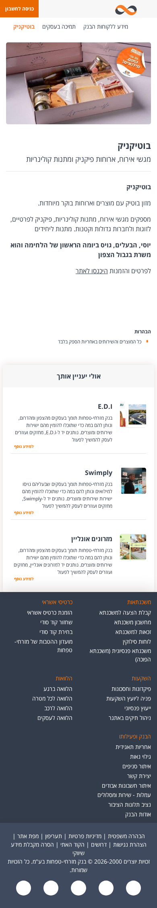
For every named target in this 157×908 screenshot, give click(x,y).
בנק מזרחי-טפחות (140, 26)
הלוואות (64, 678)
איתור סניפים (136, 766)
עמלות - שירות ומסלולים (124, 795)
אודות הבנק (138, 814)
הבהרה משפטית (126, 836)
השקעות (141, 678)
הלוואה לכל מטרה (52, 698)
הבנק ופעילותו (135, 736)
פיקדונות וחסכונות (131, 689)
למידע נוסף (23, 446)
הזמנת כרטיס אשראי (49, 612)
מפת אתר (28, 836)
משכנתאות (139, 602)
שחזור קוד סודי (56, 622)
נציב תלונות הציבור (129, 804)
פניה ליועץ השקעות (128, 698)
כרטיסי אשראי (57, 602)
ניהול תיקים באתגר (130, 718)
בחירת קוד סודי (55, 632)
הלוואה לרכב (58, 708)
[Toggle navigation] (149, 9)
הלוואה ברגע (57, 689)
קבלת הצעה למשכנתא (125, 612)
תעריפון (53, 836)
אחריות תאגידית (133, 747)
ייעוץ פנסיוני (137, 708)
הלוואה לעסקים (54, 718)
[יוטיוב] (105, 889)
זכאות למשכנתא (133, 632)
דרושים (99, 844)
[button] (19, 8)
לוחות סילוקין (137, 641)
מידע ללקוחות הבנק (105, 26)
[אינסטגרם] (24, 889)
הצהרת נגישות (130, 844)
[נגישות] (77, 889)
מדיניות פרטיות (84, 836)
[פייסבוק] (132, 889)
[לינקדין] (50, 889)
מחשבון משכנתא (132, 622)
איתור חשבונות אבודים (126, 785)
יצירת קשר (139, 776)
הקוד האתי (72, 844)
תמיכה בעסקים (59, 26)
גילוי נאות (140, 756)
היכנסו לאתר (92, 270)
